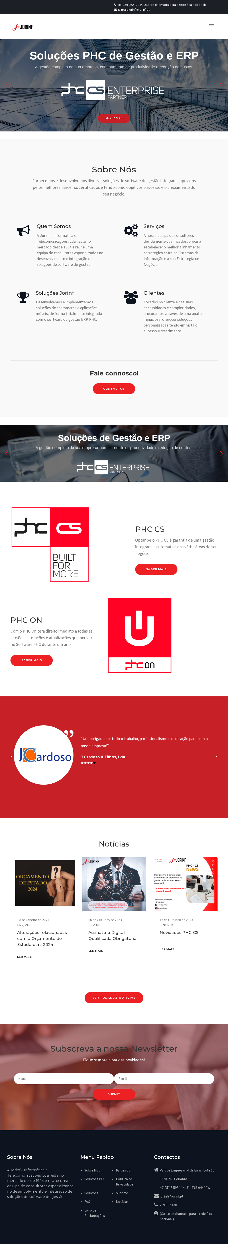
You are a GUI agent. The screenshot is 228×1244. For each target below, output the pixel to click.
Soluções (91, 1193)
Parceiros (123, 1170)
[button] (6, 85)
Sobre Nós (92, 1170)
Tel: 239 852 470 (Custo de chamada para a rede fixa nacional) (161, 4)
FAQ (87, 1201)
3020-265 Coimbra (173, 1179)
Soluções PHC (94, 1179)
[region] (114, 85)
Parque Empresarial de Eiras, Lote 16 (187, 1170)
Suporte (122, 1193)
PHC (28, 925)
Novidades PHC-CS (179, 932)
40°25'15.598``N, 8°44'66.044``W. (185, 1187)
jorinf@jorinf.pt (171, 1196)
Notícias (122, 1201)
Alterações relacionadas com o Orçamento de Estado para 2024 (42, 938)
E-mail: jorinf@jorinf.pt (134, 9)
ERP (20, 925)
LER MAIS (24, 956)
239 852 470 (168, 1205)
